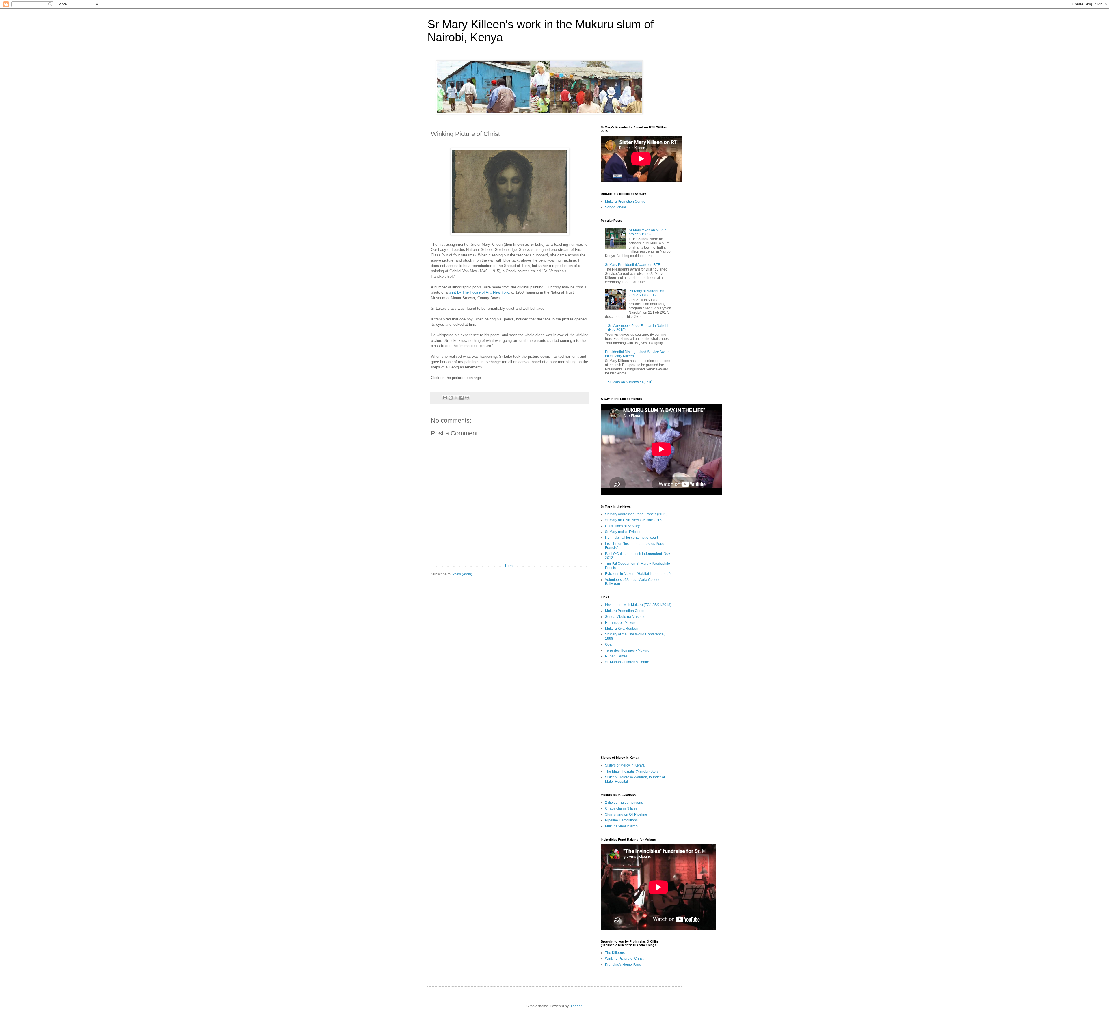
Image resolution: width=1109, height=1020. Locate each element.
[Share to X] (456, 397)
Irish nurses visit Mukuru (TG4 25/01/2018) (638, 605)
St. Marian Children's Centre (627, 662)
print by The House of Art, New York (479, 292)
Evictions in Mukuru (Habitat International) (638, 574)
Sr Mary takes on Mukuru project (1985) (648, 232)
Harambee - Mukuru (621, 623)
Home (510, 566)
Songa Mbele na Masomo (625, 617)
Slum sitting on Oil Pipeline (626, 814)
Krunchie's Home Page (623, 965)
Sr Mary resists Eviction (623, 532)
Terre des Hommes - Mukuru (627, 650)
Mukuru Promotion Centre (625, 201)
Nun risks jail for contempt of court (631, 538)
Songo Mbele (615, 207)
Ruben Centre (616, 656)
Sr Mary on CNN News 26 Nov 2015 (633, 520)
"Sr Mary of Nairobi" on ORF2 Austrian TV (646, 293)
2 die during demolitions (624, 803)
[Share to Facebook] (461, 397)
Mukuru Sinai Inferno (621, 826)
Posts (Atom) (462, 574)
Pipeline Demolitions (621, 820)
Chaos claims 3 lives (621, 808)
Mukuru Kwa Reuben (621, 628)
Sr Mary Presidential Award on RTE (632, 265)
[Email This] (445, 397)
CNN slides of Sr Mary (622, 526)
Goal (609, 644)
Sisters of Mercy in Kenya (625, 765)
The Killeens (615, 953)
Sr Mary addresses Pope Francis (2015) (636, 514)
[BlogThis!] (450, 397)
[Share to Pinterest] (467, 397)
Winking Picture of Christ (624, 958)
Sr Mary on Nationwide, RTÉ (630, 382)
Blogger (576, 1006)
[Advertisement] (637, 710)
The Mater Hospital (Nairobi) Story (631, 771)
